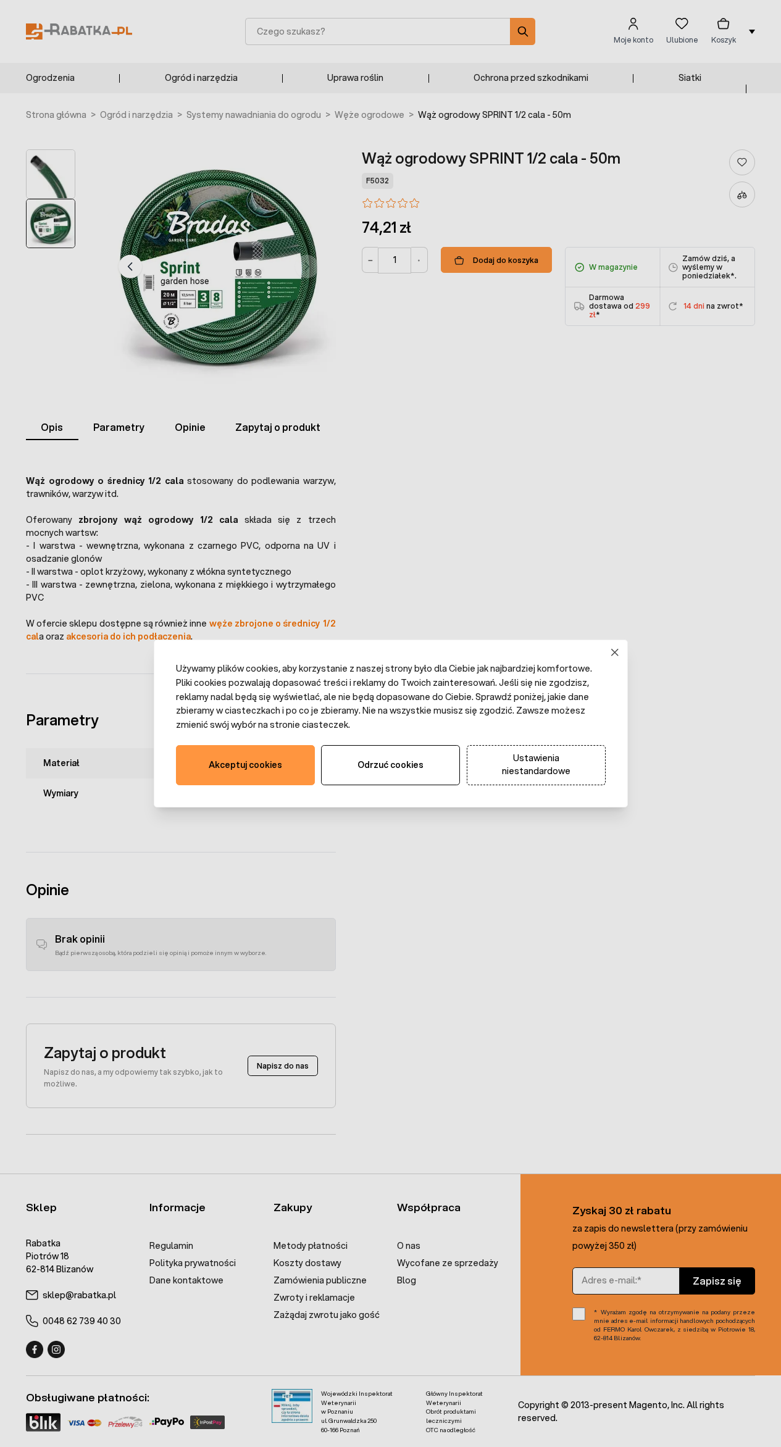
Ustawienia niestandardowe (536, 764)
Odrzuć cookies (390, 765)
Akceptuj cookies (245, 765)
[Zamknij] (614, 653)
